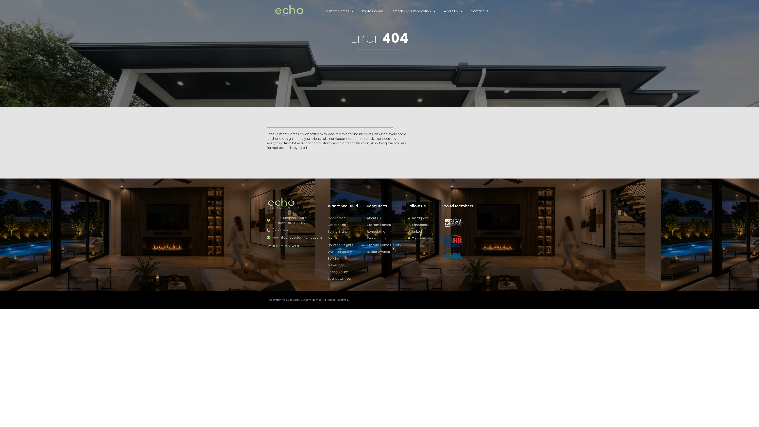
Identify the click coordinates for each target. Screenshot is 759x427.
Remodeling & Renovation (411, 11)
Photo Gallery (372, 11)
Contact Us (479, 11)
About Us (451, 11)
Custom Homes (337, 11)
